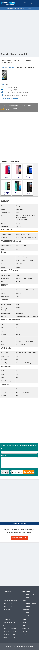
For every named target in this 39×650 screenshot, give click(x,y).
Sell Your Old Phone (19, 523)
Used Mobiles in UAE (28, 595)
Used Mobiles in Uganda (9, 631)
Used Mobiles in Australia (10, 601)
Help (23, 626)
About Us (25, 623)
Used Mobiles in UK (8, 607)
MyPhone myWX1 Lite (6, 177)
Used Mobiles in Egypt (9, 609)
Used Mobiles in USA (8, 604)
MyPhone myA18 (17, 177)
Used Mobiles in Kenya (9, 637)
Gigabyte (11, 67)
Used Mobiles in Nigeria (9, 629)
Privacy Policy (30, 631)
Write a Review (26, 105)
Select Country (25, 3)
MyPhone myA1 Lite (27, 177)
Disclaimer (25, 634)
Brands (3, 67)
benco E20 (28, 194)
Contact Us (25, 629)
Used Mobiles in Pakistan (29, 604)
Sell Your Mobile (11, 8)
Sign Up (30, 8)
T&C (23, 631)
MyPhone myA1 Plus (6, 193)
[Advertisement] (19, 31)
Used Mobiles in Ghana (9, 634)
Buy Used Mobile (21, 8)
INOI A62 (17, 192)
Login (31, 3)
